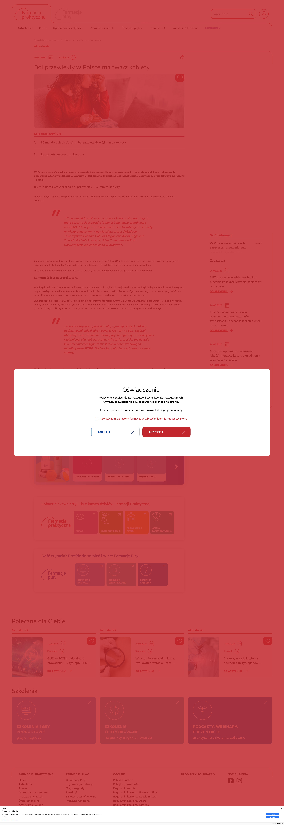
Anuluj (104, 432)
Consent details (5, 820)
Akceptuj (156, 432)
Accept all (272, 814)
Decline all (272, 817)
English (4, 808)
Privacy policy (15, 820)
